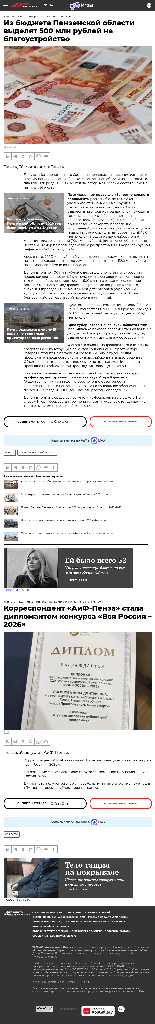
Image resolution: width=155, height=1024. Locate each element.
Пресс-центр (73, 912)
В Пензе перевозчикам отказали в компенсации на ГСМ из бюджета (64, 520)
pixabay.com (11, 146)
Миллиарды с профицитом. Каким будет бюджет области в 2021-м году (66, 494)
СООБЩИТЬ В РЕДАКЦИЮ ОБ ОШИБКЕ (54, 936)
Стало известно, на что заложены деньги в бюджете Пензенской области (67, 533)
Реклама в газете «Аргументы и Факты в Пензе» (95, 921)
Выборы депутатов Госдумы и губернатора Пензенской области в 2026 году (81, 931)
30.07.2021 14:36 (13, 16)
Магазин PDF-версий (97, 912)
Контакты (63, 926)
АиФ (6, 732)
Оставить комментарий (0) (120, 421)
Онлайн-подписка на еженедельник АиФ (58, 917)
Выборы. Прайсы (43, 926)
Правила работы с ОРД (46, 921)
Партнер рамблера (67, 1009)
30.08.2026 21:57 (13, 601)
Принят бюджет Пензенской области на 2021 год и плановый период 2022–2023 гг (73, 507)
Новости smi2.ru (17, 590)
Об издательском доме (47, 912)
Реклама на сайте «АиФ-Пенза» (108, 917)
